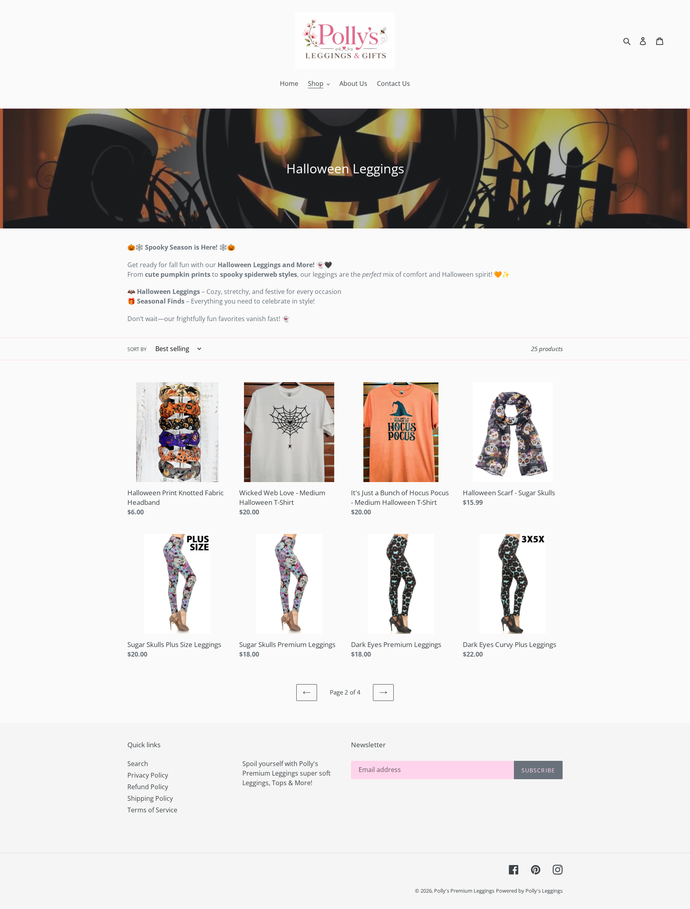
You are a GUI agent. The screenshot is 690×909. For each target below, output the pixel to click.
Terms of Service (152, 810)
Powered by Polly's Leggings (529, 890)
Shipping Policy (150, 798)
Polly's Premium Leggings (464, 890)
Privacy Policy (147, 775)
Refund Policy (147, 786)
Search (137, 763)
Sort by (137, 349)
